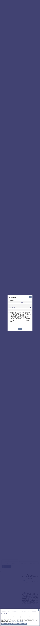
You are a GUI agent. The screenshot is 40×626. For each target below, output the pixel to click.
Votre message (12, 309)
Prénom (10, 302)
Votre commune (12, 307)
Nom (22, 302)
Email (10, 304)
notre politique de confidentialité (17, 621)
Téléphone (23, 304)
